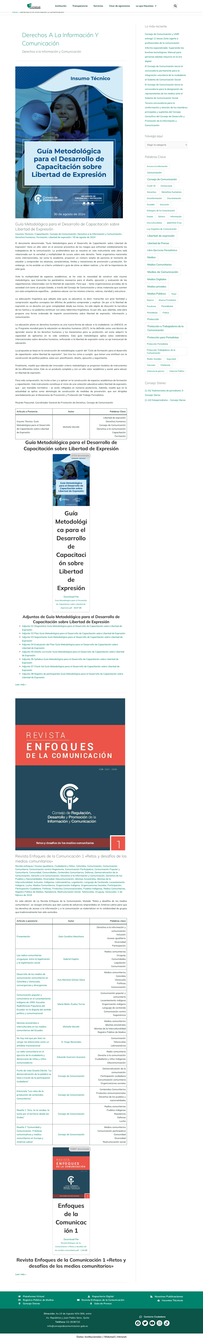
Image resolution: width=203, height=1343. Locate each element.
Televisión (151, 365)
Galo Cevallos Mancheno (71, 936)
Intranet (121, 1336)
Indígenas (49, 882)
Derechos (151, 192)
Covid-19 (151, 185)
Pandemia (151, 306)
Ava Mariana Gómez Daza (71, 979)
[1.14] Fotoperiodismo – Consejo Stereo (165, 400)
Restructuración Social (69, 891)
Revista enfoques (24, 866)
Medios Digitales (156, 279)
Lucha (29, 885)
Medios (151, 257)
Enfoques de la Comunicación (161, 210)
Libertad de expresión (60, 237)
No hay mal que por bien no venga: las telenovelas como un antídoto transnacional (33, 1042)
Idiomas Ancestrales (85, 878)
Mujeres (150, 300)
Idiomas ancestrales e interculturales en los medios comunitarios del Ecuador (31, 1026)
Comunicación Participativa (79, 869)
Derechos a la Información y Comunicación (99, 234)
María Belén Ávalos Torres (71, 1004)
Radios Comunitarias (114, 888)
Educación (164, 204)
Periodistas (152, 312)
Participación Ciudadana (28, 888)
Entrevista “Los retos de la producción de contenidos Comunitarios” (30, 1095)
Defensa (89, 872)
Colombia (81, 866)
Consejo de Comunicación (63, 234)
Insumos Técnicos (24, 234)
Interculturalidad (154, 223)
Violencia (165, 365)
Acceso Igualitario (44, 866)
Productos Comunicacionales (67, 888)
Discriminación (174, 198)
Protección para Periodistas (163, 337)
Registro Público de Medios (29, 891)
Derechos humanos (25, 237)
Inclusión (38, 882)
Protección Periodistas (157, 344)
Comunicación (94, 866)
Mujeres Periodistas (167, 300)
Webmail (109, 1336)
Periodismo (167, 306)
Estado (150, 216)
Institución (60, 5)
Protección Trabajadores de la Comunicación (161, 351)
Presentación (23, 936)
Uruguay (99, 891)
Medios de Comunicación (162, 271)
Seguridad (171, 359)
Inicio (15, 12)
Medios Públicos (156, 293)
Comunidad (35, 872)
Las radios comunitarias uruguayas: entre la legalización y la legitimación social (33, 959)
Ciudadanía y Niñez (65, 866)
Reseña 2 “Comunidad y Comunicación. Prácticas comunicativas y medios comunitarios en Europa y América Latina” (30, 1134)
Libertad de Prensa (158, 243)
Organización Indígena (68, 885)
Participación (114, 885)
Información (176, 216)
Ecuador (151, 204)
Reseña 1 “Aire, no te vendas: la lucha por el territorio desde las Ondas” (33, 1114)
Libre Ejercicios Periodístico (162, 250)
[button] (175, 6)
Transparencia (80, 5)
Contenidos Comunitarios (71, 872)
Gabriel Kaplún (71, 959)
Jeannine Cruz (174, 222)
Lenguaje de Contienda (96, 882)
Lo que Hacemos (145, 5)
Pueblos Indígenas (92, 888)
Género (161, 216)
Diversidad (48, 878)
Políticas (46, 888)
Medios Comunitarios (44, 885)
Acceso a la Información (157, 166)
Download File (71, 602)
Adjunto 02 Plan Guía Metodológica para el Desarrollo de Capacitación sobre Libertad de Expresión (73, 633)
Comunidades (49, 872)
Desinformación (154, 198)
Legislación (77, 882)
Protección (153, 319)
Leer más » (20, 684)
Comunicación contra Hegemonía (46, 869)
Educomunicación (65, 878)
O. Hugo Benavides (71, 1041)
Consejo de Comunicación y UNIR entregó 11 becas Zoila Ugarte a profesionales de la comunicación (162, 38)
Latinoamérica (62, 882)
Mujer (174, 294)
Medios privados (156, 286)
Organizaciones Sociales (93, 885)
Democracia (166, 185)
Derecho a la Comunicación (45, 875)
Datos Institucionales (89, 1336)
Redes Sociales (154, 359)
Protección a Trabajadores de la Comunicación (165, 328)
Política (166, 312)
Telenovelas (88, 891)
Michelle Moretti (71, 1026)
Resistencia (50, 891)
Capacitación (42, 234)
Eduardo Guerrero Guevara (71, 1057)
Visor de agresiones (119, 5)
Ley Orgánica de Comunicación (162, 229)
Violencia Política (176, 371)
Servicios (98, 5)
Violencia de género (155, 371)
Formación (41, 237)
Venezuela (110, 891)
